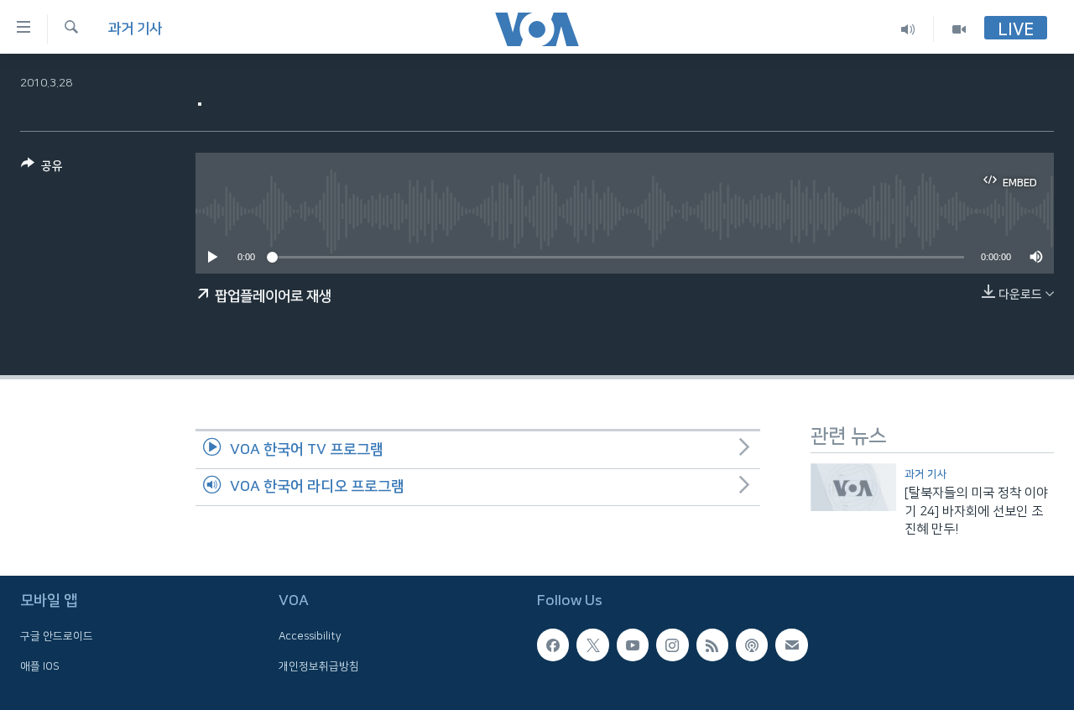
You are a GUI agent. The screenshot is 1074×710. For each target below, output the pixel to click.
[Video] (959, 29)
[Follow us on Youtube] (633, 645)
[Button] (42, 169)
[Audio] (908, 29)
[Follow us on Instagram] (672, 645)
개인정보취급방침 (319, 666)
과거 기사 (135, 28)
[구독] (791, 645)
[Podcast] (752, 645)
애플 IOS (40, 666)
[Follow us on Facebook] (553, 645)
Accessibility (310, 637)
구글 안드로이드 (56, 637)
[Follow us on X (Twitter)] (592, 645)
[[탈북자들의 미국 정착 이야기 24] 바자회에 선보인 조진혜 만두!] (853, 487)
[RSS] (712, 645)
